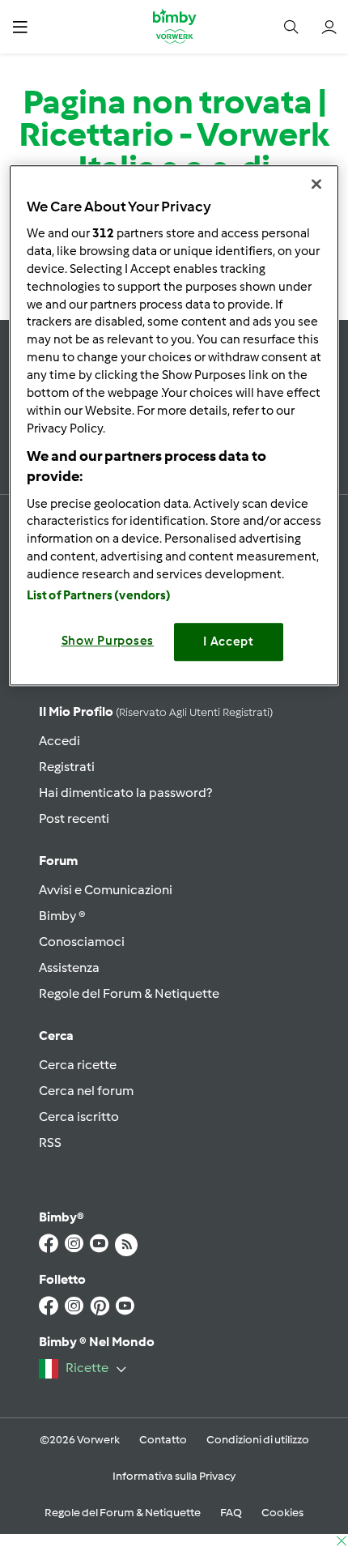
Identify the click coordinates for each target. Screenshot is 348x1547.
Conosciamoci (82, 941)
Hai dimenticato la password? (125, 792)
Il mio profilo (156, 711)
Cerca (56, 1035)
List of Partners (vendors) (99, 596)
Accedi (59, 740)
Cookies (282, 1512)
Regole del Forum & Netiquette (129, 993)
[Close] (316, 184)
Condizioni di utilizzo (257, 1440)
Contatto (163, 1440)
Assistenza (69, 967)
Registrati (67, 766)
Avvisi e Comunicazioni (105, 889)
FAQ (231, 1512)
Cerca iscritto (79, 1116)
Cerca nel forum (86, 1090)
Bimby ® (62, 915)
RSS (50, 1142)
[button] (20, 26)
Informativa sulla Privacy (174, 1476)
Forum (58, 860)
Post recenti (74, 818)
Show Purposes (108, 641)
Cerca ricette (78, 1064)
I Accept (228, 642)
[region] (174, 425)
